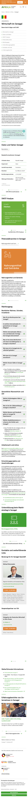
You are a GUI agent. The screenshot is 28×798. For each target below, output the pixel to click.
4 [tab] (12, 190)
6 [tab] (15, 190)
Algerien (14, 594)
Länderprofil (9, 742)
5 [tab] (14, 190)
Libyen (4, 599)
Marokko (13, 599)
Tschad (17, 600)
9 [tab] (16, 731)
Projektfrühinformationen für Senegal (12, 497)
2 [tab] (10, 190)
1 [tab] (8, 190)
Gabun (15, 595)
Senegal (9, 600)
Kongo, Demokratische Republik (15, 597)
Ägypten (9, 594)
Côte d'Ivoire (9, 595)
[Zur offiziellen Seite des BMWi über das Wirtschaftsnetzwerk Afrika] (8, 756)
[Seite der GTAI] (9, 762)
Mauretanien (19, 599)
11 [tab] (19, 731)
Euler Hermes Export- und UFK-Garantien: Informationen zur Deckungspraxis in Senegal (14, 680)
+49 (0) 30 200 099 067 (8, 586)
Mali (8, 599)
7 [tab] (16, 190)
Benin (18, 594)
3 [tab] (11, 190)
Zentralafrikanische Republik (11, 602)
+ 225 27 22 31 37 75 (7, 624)
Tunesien (22, 600)
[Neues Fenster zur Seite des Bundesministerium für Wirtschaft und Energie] (7, 770)
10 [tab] (17, 731)
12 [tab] (20, 731)
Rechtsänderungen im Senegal (11, 377)
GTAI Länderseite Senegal (10, 672)
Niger (4, 600)
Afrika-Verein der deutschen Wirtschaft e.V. (14, 691)
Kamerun (20, 595)
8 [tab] (17, 190)
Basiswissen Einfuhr (14, 431)
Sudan (13, 600)
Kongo (4, 597)
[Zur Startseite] (9, 7)
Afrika (4, 594)
